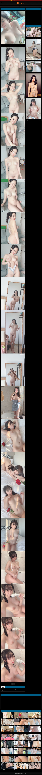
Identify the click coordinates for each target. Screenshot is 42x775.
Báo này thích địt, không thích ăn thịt (20, 769)
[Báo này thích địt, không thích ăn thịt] (21, 766)
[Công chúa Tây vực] (7, 715)
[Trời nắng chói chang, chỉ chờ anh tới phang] (34, 751)
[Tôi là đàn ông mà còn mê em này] (34, 722)
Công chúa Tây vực (3, 718)
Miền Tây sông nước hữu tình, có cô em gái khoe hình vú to (7, 725)
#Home (19, 6)
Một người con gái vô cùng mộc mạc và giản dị (34, 762)
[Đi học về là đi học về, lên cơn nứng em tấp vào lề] (21, 715)
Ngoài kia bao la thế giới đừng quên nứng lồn (7, 762)
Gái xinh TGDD (3, 769)
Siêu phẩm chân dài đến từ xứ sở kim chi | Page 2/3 (33, 97)
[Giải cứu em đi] (34, 766)
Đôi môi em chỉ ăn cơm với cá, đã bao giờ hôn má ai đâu (34, 747)
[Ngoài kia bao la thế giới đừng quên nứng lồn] (7, 759)
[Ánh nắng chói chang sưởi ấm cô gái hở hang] (7, 751)
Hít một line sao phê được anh (19, 740)
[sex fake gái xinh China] (7, 737)
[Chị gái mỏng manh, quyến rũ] (21, 744)
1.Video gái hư (12, 0)
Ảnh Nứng (21, 3)
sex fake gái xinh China (4, 740)
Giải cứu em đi (30, 769)
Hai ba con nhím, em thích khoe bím (33, 740)
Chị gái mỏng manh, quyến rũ (18, 747)
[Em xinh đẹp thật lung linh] (34, 715)
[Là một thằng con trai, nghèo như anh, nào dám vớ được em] (34, 729)
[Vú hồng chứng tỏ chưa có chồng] (21, 759)
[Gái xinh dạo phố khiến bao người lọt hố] (21, 729)
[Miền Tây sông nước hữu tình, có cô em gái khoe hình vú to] (7, 722)
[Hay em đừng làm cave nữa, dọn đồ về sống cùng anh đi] (21, 722)
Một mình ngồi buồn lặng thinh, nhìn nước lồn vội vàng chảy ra (7, 747)
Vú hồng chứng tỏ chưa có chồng (19, 762)
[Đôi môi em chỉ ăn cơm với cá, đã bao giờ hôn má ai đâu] (34, 744)
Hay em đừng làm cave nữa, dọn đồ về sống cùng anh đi (21, 725)
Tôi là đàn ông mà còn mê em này (33, 725)
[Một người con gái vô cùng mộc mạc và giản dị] (34, 759)
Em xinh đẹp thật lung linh (32, 718)
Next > (14, 683)
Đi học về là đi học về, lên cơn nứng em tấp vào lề (21, 718)
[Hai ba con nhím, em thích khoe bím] (34, 737)
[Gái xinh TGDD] (7, 766)
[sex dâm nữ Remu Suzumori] (7, 729)
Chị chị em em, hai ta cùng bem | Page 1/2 (32, 38)
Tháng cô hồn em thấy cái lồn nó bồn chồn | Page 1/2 (33, 120)
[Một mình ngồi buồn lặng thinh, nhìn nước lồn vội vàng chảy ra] (7, 744)
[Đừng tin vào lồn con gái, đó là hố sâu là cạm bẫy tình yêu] (21, 751)
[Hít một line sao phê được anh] (21, 737)
